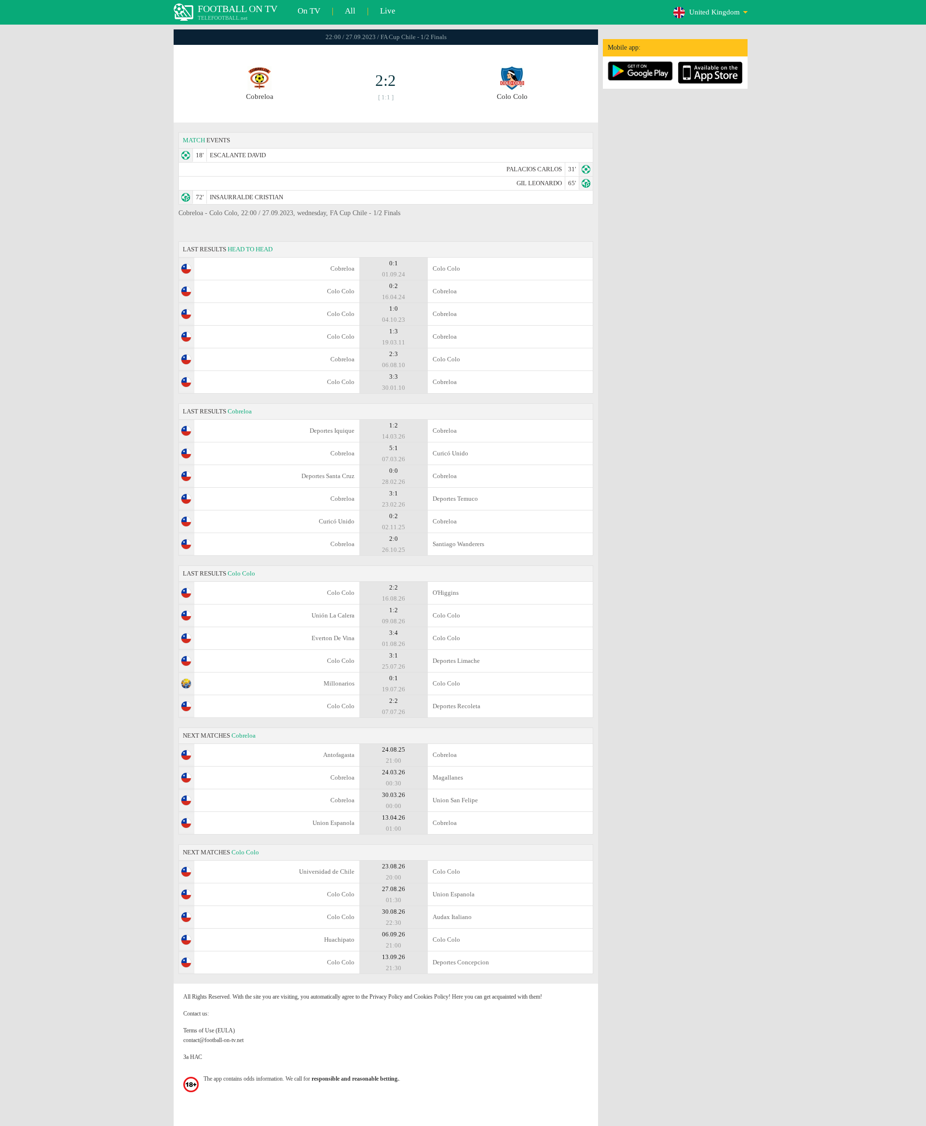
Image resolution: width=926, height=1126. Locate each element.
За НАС (192, 1057)
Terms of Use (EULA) (209, 1030)
